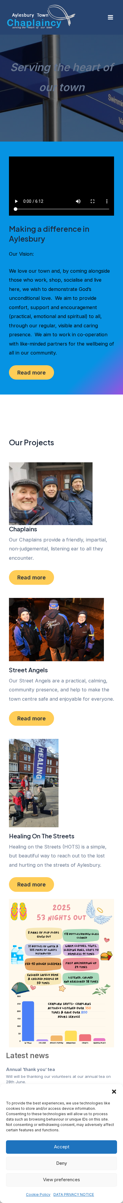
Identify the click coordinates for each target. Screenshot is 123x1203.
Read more (31, 372)
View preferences (61, 1179)
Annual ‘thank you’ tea (30, 1069)
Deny (61, 1163)
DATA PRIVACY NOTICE (73, 1194)
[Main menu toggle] (110, 17)
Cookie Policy (38, 1194)
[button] (114, 1092)
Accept (61, 1147)
